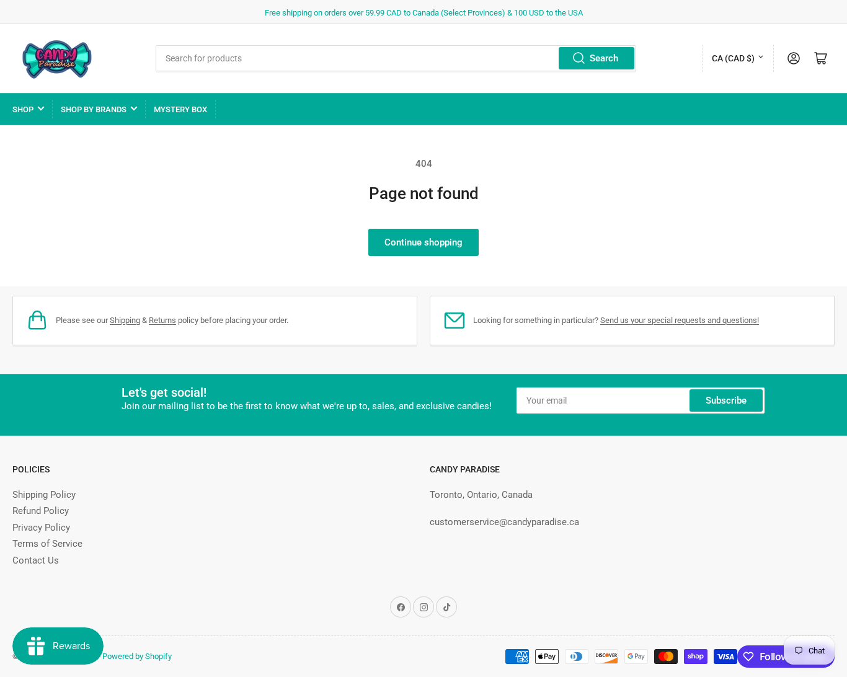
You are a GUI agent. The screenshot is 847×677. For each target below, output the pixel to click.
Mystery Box (180, 109)
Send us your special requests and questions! (679, 320)
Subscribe (726, 400)
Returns (162, 320)
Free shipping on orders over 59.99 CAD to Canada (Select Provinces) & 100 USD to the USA (424, 12)
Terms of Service (47, 543)
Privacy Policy (41, 527)
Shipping (125, 320)
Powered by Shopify (137, 656)
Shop (22, 109)
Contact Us (35, 560)
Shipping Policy (44, 494)
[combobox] (396, 58)
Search (604, 58)
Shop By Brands (93, 109)
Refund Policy (40, 510)
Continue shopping (423, 242)
